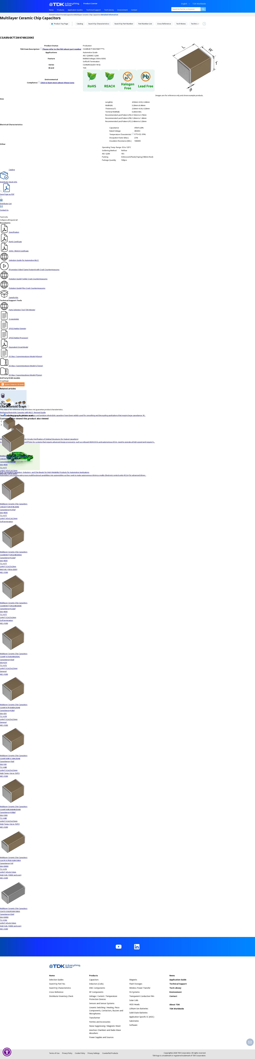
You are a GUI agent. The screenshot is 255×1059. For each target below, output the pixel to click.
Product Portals (60, 14)
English (184, 4)
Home (51, 14)
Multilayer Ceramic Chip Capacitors (88, 14)
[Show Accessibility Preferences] (7, 1052)
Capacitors (70, 14)
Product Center (90, 4)
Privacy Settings (94, 1053)
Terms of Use (54, 1053)
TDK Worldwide (199, 4)
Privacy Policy (67, 1053)
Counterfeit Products (110, 1053)
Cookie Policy (80, 1053)
